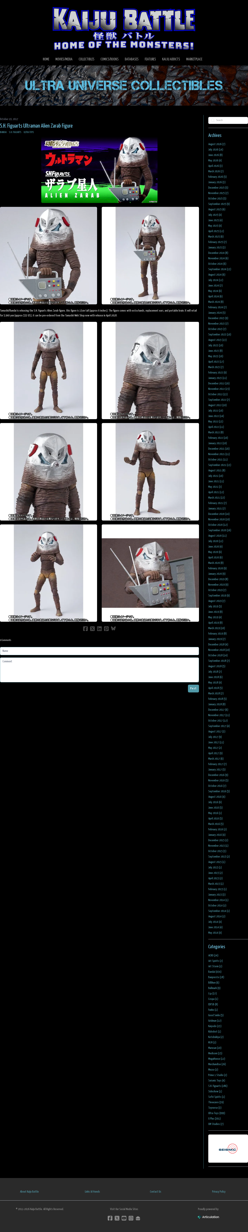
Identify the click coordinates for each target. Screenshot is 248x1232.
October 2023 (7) (217, 329)
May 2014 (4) (215, 932)
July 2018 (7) (215, 671)
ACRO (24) (213, 955)
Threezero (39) (216, 1102)
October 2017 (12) (218, 720)
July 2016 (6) (215, 802)
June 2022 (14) (216, 416)
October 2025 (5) (217, 198)
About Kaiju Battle (29, 1191)
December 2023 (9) (218, 318)
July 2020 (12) (215, 541)
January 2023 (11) (217, 378)
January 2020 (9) (217, 573)
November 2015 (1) (218, 845)
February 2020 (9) (217, 568)
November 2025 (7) (218, 193)
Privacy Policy (219, 1191)
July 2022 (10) (215, 410)
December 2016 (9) (218, 775)
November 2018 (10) (219, 650)
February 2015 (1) (217, 889)
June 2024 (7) (215, 285)
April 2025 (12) (216, 231)
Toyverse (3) (214, 1107)
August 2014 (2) (216, 916)
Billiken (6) (213, 982)
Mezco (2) (213, 1069)
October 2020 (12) (218, 524)
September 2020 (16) (219, 530)
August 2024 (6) (216, 274)
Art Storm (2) (215, 966)
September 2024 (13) (219, 269)
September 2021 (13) (219, 465)
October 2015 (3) (217, 851)
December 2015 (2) (218, 840)
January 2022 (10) (217, 443)
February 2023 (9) (217, 372)
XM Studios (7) (216, 1124)
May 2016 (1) (215, 813)
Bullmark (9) (214, 988)
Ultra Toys (29, 132)
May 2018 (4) (215, 682)
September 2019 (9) (219, 595)
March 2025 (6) (216, 236)
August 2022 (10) (217, 405)
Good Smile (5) (216, 1015)
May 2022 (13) (215, 421)
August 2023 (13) (217, 340)
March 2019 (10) (216, 628)
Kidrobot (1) (214, 1031)
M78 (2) (212, 1042)
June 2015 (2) (215, 873)
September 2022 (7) (219, 399)
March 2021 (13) (216, 497)
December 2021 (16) (219, 448)
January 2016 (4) (217, 834)
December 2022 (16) (219, 383)
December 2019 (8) (218, 579)
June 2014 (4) (215, 927)
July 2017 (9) (215, 737)
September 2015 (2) (219, 856)
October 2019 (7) (217, 590)
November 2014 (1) (218, 900)
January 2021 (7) (217, 508)
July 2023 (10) (215, 345)
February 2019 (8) (217, 633)
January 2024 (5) (217, 312)
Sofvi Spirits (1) (216, 1096)
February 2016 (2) (217, 829)
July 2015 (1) (215, 867)
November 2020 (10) (219, 519)
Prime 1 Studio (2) (217, 1075)
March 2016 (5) (216, 824)
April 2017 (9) (215, 753)
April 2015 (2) (215, 878)
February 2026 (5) (217, 176)
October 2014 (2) (217, 905)
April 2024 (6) (215, 296)
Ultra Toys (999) (216, 1113)
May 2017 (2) (215, 747)
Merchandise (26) (217, 1064)
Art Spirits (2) (215, 960)
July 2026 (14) (215, 149)
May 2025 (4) (215, 225)
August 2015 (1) (216, 862)
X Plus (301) (214, 1118)
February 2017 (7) (217, 764)
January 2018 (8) (217, 704)
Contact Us (155, 1191)
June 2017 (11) (216, 742)
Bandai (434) (214, 971)
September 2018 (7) (219, 660)
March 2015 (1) (216, 883)
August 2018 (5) (216, 666)
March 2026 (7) (216, 171)
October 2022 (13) (218, 394)
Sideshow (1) (215, 1091)
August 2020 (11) (217, 535)
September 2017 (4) (219, 726)
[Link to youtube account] (124, 1218)
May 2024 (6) (215, 291)
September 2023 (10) (219, 334)
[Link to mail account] (138, 1218)
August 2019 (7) (216, 601)
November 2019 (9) (218, 584)
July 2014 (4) (215, 921)
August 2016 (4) (216, 796)
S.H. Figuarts (15, 132)
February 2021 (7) (217, 503)
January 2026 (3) (217, 182)
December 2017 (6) (218, 709)
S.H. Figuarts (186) (217, 1086)
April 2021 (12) (216, 492)
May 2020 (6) (215, 552)
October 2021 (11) (218, 459)
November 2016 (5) (218, 780)
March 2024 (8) (216, 301)
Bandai (3, 132)
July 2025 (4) (215, 214)
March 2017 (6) (216, 758)
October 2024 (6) (217, 263)
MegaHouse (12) (216, 1058)
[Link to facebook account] (110, 1218)
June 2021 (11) (216, 481)
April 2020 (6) (215, 557)
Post (193, 688)
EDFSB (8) (213, 1004)
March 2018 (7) (216, 693)
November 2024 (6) (218, 258)
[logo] (124, 28)
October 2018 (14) (218, 655)
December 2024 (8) (218, 253)
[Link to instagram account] (131, 1218)
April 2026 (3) (215, 166)
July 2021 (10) (215, 476)
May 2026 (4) (215, 160)
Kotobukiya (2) (216, 1037)
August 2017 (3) (216, 731)
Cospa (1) (213, 999)
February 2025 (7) (217, 242)
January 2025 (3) (217, 247)
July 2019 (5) (215, 606)
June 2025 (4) (215, 220)
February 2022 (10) (218, 437)
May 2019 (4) (215, 617)
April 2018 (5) (215, 688)
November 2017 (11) (219, 715)
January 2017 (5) (217, 769)
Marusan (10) (214, 1048)
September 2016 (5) (219, 791)
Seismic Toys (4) (216, 1080)
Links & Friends (92, 1191)
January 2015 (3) (217, 894)
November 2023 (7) (218, 323)
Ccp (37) (212, 993)
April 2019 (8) (215, 622)
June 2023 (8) (215, 350)
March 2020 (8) (216, 563)
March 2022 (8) (216, 432)
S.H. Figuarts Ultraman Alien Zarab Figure (36, 126)
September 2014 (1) (219, 911)
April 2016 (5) (215, 818)
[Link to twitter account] (117, 1218)
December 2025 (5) (218, 187)
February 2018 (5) (217, 698)
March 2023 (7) (216, 367)
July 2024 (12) (215, 280)
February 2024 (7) (217, 307)
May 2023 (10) (215, 356)
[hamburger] (8, 6)
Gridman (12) (214, 1020)
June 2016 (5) (215, 807)
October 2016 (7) (217, 785)
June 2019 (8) (215, 611)
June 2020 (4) (215, 546)
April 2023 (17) (216, 361)
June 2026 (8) (215, 155)
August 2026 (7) (216, 144)
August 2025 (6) (216, 209)
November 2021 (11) (219, 454)
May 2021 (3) (215, 486)
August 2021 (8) (216, 470)
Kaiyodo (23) (214, 1026)
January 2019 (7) (217, 639)
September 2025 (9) (219, 204)
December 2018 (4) (218, 644)
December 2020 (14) (219, 514)
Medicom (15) (215, 1053)
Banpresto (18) (216, 977)
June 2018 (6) (215, 677)
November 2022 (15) (219, 388)
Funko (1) (213, 1009)
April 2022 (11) (216, 427)
